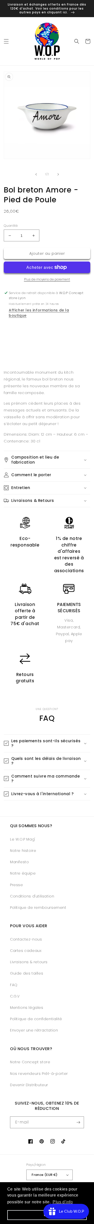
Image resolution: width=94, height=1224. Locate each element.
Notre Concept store (30, 1062)
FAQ (14, 984)
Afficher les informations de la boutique (39, 313)
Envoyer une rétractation (34, 1030)
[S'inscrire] (78, 1122)
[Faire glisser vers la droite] (58, 174)
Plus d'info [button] (63, 1202)
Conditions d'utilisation (32, 896)
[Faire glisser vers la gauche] (36, 174)
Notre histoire (23, 850)
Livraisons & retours (29, 961)
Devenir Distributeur (29, 1084)
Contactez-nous (26, 939)
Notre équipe (23, 873)
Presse (16, 884)
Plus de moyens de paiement (47, 279)
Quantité (11, 225)
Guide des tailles (26, 973)
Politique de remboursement (38, 907)
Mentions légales (26, 1007)
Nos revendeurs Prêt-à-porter (39, 1073)
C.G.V (15, 996)
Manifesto (19, 861)
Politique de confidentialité (36, 1018)
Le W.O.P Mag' (22, 839)
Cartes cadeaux (25, 950)
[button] (6, 41)
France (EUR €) (45, 1174)
